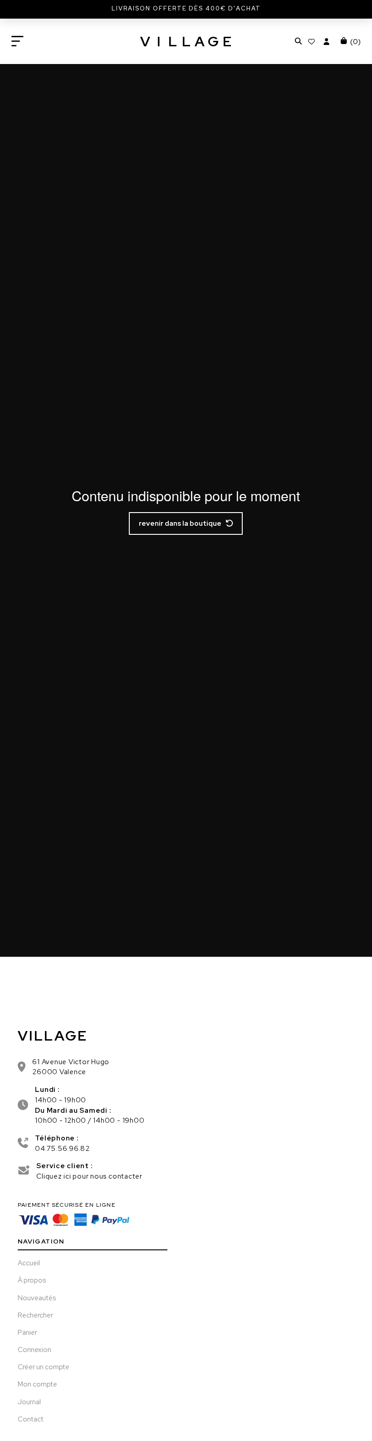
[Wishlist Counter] (312, 42)
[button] (17, 41)
